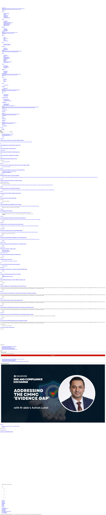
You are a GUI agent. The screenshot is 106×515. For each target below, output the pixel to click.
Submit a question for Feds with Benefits (9, 105)
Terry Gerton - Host (6, 99)
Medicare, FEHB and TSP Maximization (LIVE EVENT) (9, 349)
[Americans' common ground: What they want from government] (53, 177)
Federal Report (6, 65)
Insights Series (4, 118)
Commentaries (4, 102)
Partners (3, 506)
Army (1, 153)
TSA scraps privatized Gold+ (6, 134)
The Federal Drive (6, 94)
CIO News (5, 14)
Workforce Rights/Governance (8, 61)
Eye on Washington (6, 67)
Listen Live (1, 127)
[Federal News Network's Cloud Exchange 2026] (53, 194)
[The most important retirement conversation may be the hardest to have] (53, 166)
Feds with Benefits (6, 104)
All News (1, 196)
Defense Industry (6, 38)
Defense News (1, 163)
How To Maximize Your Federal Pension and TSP (8, 347)
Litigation (5, 59)
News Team (3, 500)
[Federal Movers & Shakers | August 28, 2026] (53, 245)
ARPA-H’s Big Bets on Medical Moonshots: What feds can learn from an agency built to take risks (17, 307)
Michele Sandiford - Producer (7, 100)
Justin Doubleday (6, 30)
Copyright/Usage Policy (5, 508)
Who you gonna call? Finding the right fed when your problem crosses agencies (13, 320)
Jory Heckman (5, 29)
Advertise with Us (4, 125)
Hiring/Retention (6, 58)
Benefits (5, 78)
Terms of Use (4, 507)
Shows (3, 19)
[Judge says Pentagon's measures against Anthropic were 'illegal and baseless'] (53, 240)
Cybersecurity (5, 16)
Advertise (3, 505)
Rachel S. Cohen (6, 49)
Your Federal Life (6, 66)
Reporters (3, 46)
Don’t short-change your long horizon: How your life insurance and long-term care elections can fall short (18, 293)
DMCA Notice (4, 509)
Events (3, 106)
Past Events (3, 111)
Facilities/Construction (6, 57)
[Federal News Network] (5, 6)
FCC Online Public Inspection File (6, 511)
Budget (5, 56)
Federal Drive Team (5, 97)
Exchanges (1, 186)
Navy (4, 39)
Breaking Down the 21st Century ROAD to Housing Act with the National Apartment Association (16, 314)
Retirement (1, 168)
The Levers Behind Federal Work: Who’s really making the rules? (11, 300)
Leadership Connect (6, 62)
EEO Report (3, 510)
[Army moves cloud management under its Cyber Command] (53, 270)
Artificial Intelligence (6, 13)
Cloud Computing (6, 15)
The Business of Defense (7, 44)
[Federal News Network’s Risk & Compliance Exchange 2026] (53, 189)
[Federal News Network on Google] (2, 487)
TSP (4, 81)
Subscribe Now (53, 355)
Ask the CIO (5, 21)
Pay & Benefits (4, 73)
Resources (3, 113)
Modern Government (6, 24)
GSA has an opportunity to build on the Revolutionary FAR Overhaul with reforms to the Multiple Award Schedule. (15, 212)
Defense (3, 31)
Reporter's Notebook (6, 25)
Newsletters (3, 502)
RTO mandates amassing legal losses (7, 135)
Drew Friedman (6, 71)
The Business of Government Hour (8, 22)
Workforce (3, 50)
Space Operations (6, 40)
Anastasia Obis (6, 48)
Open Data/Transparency (7, 17)
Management (5, 60)
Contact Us (3, 501)
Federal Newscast (6, 95)
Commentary (1, 202)
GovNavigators (2, 312)
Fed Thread (1, 284)
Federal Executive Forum (7, 23)
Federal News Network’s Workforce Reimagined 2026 (9, 346)
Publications (3, 120)
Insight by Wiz (2, 257)
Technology (3, 7)
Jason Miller (5, 28)
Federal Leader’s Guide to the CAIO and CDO (8, 348)
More (1, 350)
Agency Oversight (6, 55)
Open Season (5, 79)
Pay (4, 80)
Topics (3, 11)
